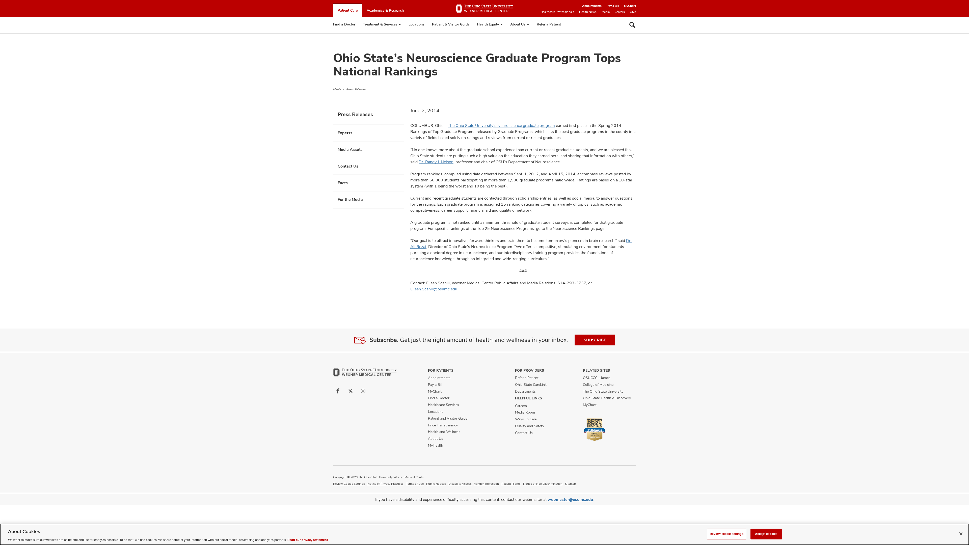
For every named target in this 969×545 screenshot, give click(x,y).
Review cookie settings (349, 483)
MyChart (630, 5)
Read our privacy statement (307, 540)
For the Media (350, 199)
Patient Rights (511, 484)
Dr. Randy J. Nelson (436, 162)
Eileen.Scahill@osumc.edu (433, 289)
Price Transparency (443, 425)
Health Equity (488, 24)
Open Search (632, 25)
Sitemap (570, 484)
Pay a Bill (613, 5)
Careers (620, 11)
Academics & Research (385, 10)
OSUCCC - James (596, 377)
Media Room (525, 412)
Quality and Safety (529, 426)
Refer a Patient (549, 24)
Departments (525, 391)
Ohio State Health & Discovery (607, 398)
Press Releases (356, 89)
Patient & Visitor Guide (450, 24)
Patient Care (348, 10)
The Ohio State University (603, 391)
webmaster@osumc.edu (570, 499)
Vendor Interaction (486, 484)
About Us (517, 24)
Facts (343, 182)
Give (633, 11)
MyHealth (435, 445)
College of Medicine (598, 384)
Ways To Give (525, 419)
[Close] (960, 533)
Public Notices (436, 484)
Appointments (592, 5)
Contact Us (348, 166)
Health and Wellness (444, 431)
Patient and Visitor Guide (447, 418)
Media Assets (350, 149)
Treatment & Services (380, 24)
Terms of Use (415, 484)
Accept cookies (766, 534)
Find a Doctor (344, 24)
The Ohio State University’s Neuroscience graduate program (501, 125)
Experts (345, 132)
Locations (416, 24)
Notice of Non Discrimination (542, 484)
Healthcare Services (443, 404)
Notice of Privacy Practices (385, 484)
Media (606, 11)
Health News (588, 11)
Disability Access (460, 484)
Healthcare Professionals (557, 11)
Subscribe (595, 340)
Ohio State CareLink (531, 384)
